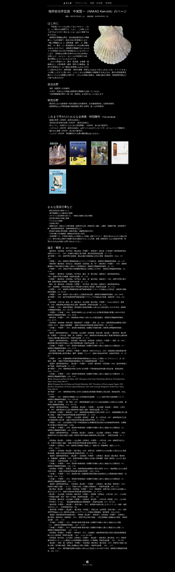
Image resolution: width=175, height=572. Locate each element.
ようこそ (67, 3)
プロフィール (81, 3)
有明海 (108, 3)
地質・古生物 (96, 3)
